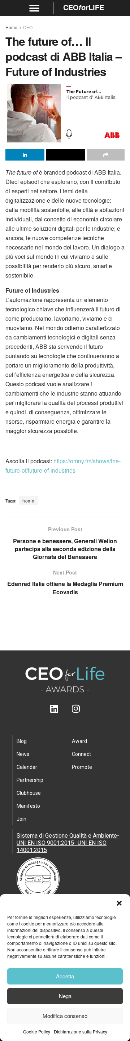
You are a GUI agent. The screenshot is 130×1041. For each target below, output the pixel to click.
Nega (65, 996)
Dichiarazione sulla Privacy (80, 1031)
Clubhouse (29, 793)
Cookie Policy (36, 1031)
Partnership (30, 780)
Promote (82, 767)
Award (79, 741)
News (23, 754)
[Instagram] (76, 708)
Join (21, 819)
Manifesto (28, 806)
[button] (119, 903)
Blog (22, 741)
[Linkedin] (54, 708)
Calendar (27, 767)
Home (11, 27)
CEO (27, 27)
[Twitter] (65, 708)
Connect (81, 754)
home (28, 500)
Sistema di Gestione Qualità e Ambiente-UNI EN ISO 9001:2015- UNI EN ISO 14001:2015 (68, 842)
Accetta (65, 976)
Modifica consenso (65, 1015)
